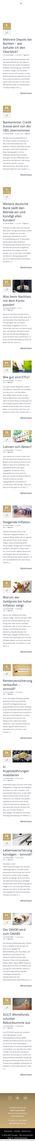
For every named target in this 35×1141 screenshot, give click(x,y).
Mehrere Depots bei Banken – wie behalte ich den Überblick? (17, 45)
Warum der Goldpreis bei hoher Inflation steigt (17, 601)
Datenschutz (26, 1131)
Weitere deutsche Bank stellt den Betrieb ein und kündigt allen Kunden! (15, 212)
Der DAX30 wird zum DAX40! (14, 931)
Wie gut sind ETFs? (16, 377)
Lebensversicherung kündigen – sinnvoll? (17, 852)
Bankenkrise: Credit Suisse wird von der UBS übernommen (17, 126)
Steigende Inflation (16, 522)
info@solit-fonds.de (18, 1123)
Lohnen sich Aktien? (17, 447)
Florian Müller (10, 55)
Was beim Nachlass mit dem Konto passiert (17, 300)
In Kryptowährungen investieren (16, 771)
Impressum (8, 1131)
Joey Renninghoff (10, 308)
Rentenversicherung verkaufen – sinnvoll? (17, 685)
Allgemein (26, 55)
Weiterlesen (26, 93)
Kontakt (17, 1131)
